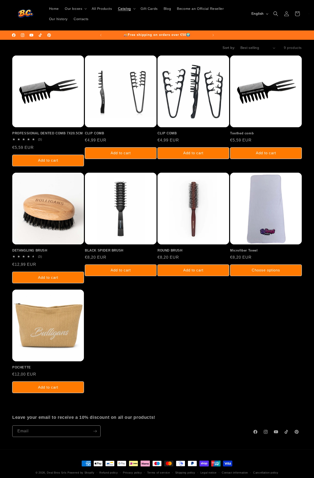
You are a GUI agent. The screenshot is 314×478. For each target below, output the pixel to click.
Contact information (235, 472)
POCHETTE (21, 367)
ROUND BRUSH (170, 250)
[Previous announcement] (100, 35)
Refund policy (108, 472)
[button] (75, 8)
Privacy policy (132, 472)
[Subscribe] (95, 431)
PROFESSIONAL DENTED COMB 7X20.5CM (47, 133)
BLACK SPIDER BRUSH (104, 250)
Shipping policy (185, 472)
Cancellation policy (265, 472)
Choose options (266, 270)
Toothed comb (242, 133)
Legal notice (208, 472)
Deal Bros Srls (56, 472)
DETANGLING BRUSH (29, 250)
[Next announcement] (213, 35)
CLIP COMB (94, 133)
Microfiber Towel (244, 250)
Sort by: (228, 48)
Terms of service (158, 472)
